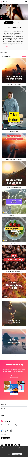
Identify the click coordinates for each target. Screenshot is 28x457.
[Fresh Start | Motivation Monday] (14, 70)
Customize (8, 23)
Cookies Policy (16, 450)
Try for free (14, 376)
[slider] (1, 18)
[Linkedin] (15, 445)
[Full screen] (26, 16)
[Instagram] (11, 430)
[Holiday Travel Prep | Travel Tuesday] (14, 145)
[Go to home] (4, 2)
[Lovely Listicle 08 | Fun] (14, 229)
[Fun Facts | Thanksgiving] (14, 285)
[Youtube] (9, 445)
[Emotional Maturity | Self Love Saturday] (14, 313)
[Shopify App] (14, 438)
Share (19, 23)
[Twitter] (12, 445)
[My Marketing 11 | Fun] (14, 201)
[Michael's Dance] (14, 108)
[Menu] (26, 2)
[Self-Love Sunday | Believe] (14, 341)
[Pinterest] (19, 445)
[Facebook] (4, 430)
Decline (9, 454)
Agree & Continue (17, 454)
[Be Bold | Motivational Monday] (14, 173)
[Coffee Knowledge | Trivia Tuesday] (14, 257)
